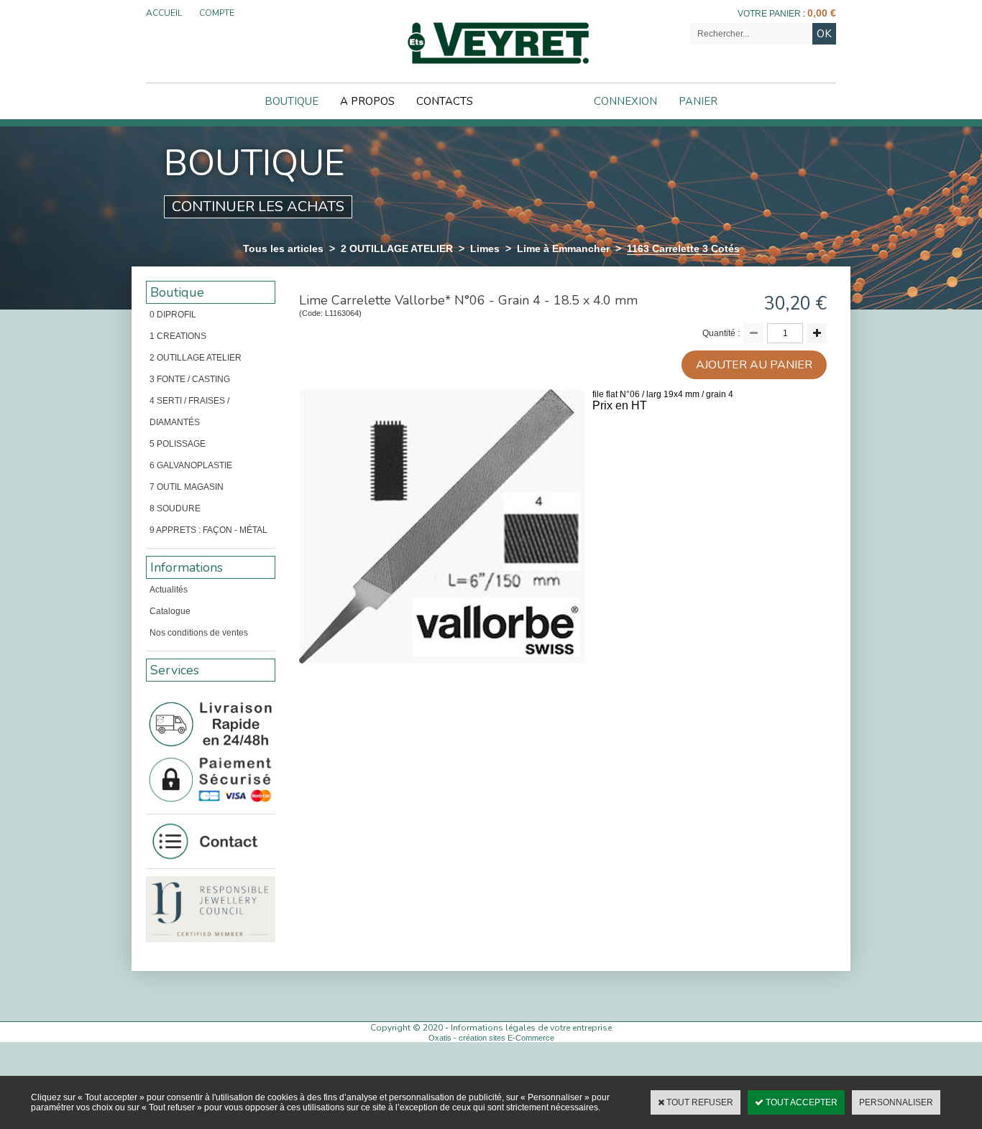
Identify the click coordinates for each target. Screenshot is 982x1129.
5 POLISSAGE (178, 444)
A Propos (367, 101)
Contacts (444, 101)
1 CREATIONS (178, 336)
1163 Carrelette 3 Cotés (683, 248)
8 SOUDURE (175, 508)
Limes (485, 248)
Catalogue (170, 611)
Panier (698, 101)
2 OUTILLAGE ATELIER (397, 248)
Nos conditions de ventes (199, 633)
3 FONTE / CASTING (190, 379)
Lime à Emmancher (563, 248)
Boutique (291, 101)
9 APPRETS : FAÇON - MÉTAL (208, 530)
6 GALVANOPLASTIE (191, 465)
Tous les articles (283, 248)
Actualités (169, 590)
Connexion (625, 101)
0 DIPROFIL (173, 315)
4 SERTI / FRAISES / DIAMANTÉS (189, 411)
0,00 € (821, 13)
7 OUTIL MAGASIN (187, 487)
